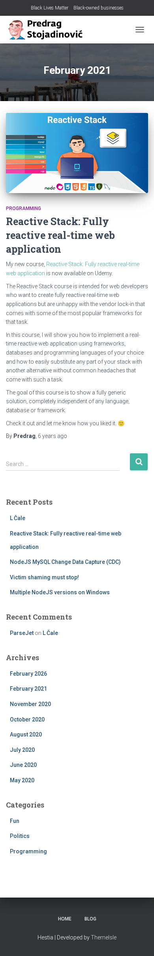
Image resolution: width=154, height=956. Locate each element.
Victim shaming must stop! (44, 577)
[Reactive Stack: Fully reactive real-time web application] (77, 153)
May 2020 (22, 780)
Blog (90, 919)
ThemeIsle (103, 937)
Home (64, 919)
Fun (14, 821)
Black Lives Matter (49, 8)
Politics (20, 836)
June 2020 (23, 765)
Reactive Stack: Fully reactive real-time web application (60, 235)
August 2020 (26, 734)
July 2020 (22, 750)
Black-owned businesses (98, 8)
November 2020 (30, 704)
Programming (23, 208)
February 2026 (28, 674)
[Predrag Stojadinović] (47, 29)
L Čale (17, 518)
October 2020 (27, 719)
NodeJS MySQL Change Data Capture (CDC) (65, 562)
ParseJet (22, 633)
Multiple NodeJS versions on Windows (60, 592)
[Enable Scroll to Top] (138, 940)
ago (52, 436)
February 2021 (28, 689)
